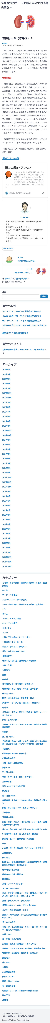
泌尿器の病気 (8, 248)
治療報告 (6, 813)
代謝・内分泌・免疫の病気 (13, 651)
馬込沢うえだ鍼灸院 (10, 158)
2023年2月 (6, 510)
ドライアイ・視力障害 (11, 619)
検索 (4, 292)
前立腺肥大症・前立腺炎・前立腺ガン (18, 684)
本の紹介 (6, 791)
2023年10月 (7, 487)
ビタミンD (6, 628)
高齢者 (5, 1000)
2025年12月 (7, 393)
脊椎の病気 (7, 934)
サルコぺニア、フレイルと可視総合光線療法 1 (21, 321)
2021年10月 (7, 567)
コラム (5, 614)
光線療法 (6, 670)
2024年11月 (7, 431)
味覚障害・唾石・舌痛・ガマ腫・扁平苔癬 (20, 689)
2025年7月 (6, 412)
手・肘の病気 (7, 772)
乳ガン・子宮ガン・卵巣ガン (14, 647)
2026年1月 (6, 388)
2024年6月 (6, 449)
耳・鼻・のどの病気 (10, 888)
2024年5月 (6, 454)
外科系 (5, 708)
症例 (4, 843)
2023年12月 (7, 477)
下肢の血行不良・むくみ (12, 642)
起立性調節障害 (8, 972)
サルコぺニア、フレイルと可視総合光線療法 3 (21, 311)
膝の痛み (6, 962)
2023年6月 (6, 496)
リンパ (5, 633)
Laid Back (26, 1020)
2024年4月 (6, 459)
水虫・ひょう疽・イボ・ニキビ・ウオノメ (20, 808)
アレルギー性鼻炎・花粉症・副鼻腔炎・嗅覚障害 (22, 604)
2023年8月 (6, 492)
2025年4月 (6, 421)
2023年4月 (6, 506)
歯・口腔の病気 (8, 796)
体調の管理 (7, 656)
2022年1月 (6, 552)
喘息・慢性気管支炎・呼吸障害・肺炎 (18, 698)
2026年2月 (6, 384)
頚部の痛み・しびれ (10, 981)
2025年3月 (6, 426)
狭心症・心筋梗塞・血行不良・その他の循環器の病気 (24, 829)
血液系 (5, 967)
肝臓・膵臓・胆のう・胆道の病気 (16, 901)
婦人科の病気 (7, 737)
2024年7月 (6, 445)
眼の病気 (6, 858)
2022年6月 (6, 529)
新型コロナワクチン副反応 (13, 786)
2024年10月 (7, 435)
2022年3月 (6, 543)
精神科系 (6, 879)
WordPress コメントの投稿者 (32, 350)
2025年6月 (6, 417)
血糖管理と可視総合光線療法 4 (15, 333)
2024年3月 (6, 463)
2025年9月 (6, 402)
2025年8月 (6, 407)
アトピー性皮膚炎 (9, 595)
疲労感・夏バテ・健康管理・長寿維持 (18, 839)
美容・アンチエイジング (12, 884)
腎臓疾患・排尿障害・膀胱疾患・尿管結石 (20, 953)
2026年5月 (6, 370)
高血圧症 (6, 995)
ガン (4, 609)
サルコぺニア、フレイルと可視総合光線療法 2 (21, 316)
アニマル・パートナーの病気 (14, 600)
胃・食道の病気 (8, 922)
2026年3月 (6, 379)
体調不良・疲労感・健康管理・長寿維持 (19, 661)
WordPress (12, 1020)
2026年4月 (6, 374)
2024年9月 (6, 440)
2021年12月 (7, 557)
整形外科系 (7, 782)
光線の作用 (7, 665)
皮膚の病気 (7, 853)
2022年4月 (6, 538)
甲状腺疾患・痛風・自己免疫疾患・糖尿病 (20, 834)
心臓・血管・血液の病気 (12, 763)
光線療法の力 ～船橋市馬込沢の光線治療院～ (21, 1016)
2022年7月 (6, 524)
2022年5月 (6, 534)
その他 (5, 590)
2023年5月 (6, 501)
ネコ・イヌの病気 (9, 623)
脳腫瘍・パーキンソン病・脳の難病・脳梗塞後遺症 (23, 948)
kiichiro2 (5, 43)
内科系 (5, 679)
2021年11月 (7, 562)
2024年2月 (6, 468)
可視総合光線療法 (9, 350)
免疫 (4, 675)
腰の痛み (6, 958)
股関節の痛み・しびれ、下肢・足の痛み (19, 905)
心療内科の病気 (8, 758)
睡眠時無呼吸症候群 (10, 870)
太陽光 (5, 732)
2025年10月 (7, 398)
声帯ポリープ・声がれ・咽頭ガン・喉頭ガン (21, 703)
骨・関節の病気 (8, 986)
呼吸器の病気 (7, 693)
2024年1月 (6, 473)
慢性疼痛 (6, 768)
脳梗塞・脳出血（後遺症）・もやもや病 (19, 944)
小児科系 (6, 749)
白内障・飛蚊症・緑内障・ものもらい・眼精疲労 (22, 848)
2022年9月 (6, 515)
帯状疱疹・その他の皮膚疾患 (14, 753)
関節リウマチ (7, 977)
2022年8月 (6, 520)
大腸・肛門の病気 (9, 720)
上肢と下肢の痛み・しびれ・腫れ (16, 637)
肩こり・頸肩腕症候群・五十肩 (15, 910)
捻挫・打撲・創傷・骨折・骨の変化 (17, 777)
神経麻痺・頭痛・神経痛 (12, 874)
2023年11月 (7, 482)
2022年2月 (6, 548)
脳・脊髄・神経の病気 (11, 939)
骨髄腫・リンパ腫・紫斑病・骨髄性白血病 (20, 991)
